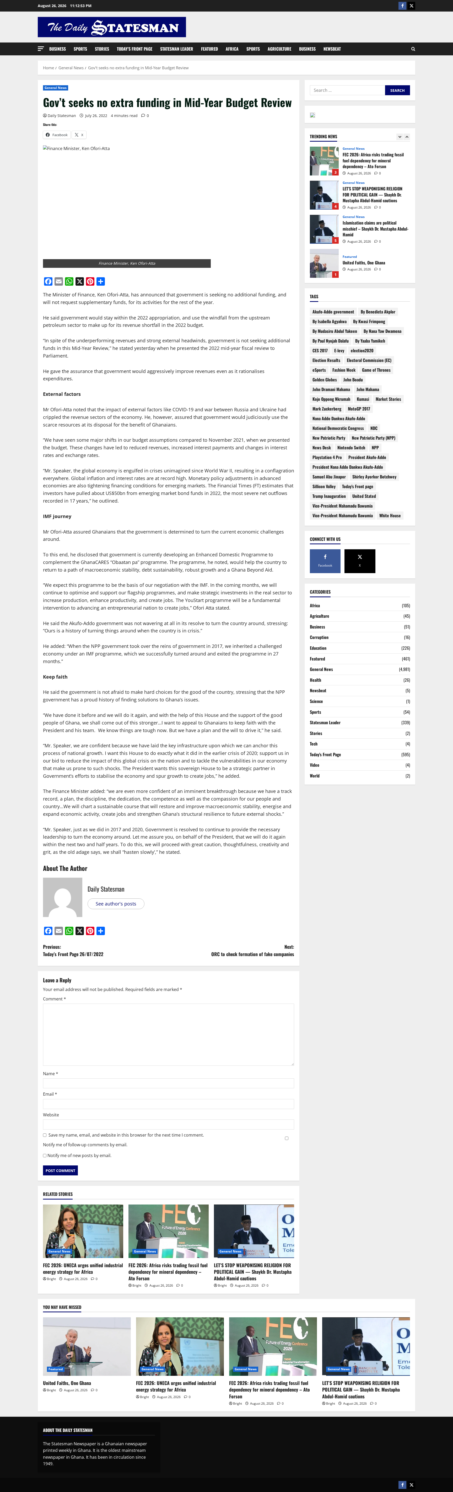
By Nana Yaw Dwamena (382, 331)
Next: (252, 950)
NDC (374, 428)
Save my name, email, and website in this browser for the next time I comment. (126, 1135)
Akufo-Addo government (333, 311)
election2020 (362, 350)
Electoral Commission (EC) (369, 360)
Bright (51, 1279)
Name (50, 1074)
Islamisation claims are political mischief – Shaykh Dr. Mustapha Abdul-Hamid (324, 195)
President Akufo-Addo (367, 457)
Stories (102, 49)
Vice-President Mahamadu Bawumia (342, 506)
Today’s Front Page (134, 49)
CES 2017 (320, 350)
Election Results (326, 360)
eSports (319, 370)
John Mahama (368, 389)
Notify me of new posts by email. (79, 1155)
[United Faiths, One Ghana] (87, 1346)
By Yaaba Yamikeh (370, 341)
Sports (80, 49)
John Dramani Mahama (331, 389)
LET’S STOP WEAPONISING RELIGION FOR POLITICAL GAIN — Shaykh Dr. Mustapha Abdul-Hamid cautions (253, 1272)
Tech (313, 743)
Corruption (319, 637)
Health (315, 680)
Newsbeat (332, 49)
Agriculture (279, 49)
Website (51, 1115)
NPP (375, 447)
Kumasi (363, 399)
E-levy (339, 350)
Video (314, 765)
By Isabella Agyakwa (329, 321)
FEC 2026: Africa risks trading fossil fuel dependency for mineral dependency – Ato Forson (168, 1272)
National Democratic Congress (338, 428)
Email (50, 1094)
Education (318, 648)
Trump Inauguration (329, 496)
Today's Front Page (325, 754)
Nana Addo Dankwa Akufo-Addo (338, 418)
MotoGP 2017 (359, 409)
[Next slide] (406, 137)
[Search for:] (347, 90)
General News (56, 88)
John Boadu (353, 379)
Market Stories (388, 399)
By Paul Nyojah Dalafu (330, 341)
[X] (411, 6)
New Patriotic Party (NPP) (373, 438)
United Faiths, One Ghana (324, 229)
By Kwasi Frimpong (369, 321)
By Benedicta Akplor (378, 311)
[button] (41, 48)
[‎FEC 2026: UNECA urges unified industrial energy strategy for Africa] (83, 1231)
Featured (209, 49)
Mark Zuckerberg (326, 409)
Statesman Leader (176, 49)
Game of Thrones (376, 370)
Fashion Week (343, 370)
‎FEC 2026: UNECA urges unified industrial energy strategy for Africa (83, 1268)
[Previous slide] (399, 137)
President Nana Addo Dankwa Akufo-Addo (347, 467)
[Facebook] (402, 6)
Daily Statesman (62, 115)
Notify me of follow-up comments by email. (85, 1145)
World (315, 775)
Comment (54, 999)
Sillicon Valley (324, 486)
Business (57, 49)
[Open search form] (413, 49)
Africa (232, 49)
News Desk (321, 447)
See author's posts (116, 903)
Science (316, 701)
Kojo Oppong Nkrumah (331, 399)
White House (390, 515)
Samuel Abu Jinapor (329, 476)
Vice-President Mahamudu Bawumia (342, 515)
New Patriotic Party (328, 438)
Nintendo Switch (351, 447)
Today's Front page (357, 486)
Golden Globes (324, 379)
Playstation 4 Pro (327, 457)
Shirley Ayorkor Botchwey (374, 476)
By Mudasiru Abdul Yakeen (334, 331)
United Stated (364, 496)
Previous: (73, 950)
